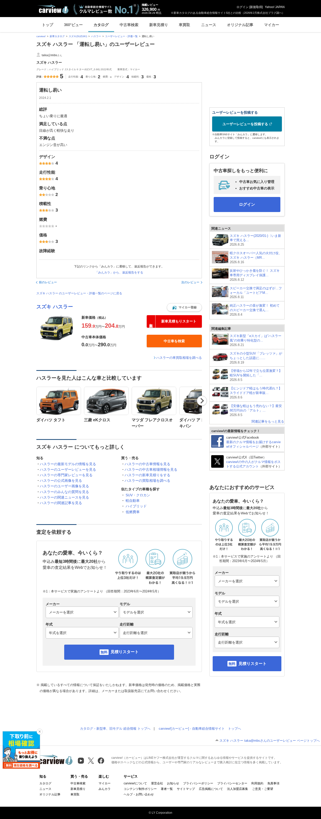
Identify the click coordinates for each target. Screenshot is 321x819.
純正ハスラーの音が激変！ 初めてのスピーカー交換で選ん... (255, 310)
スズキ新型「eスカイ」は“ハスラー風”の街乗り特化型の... (255, 340)
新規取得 (256, 7)
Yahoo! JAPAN (275, 7)
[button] (184, 307)
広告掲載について (211, 789)
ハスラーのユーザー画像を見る (64, 486)
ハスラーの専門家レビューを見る (66, 475)
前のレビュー (48, 282)
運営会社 (157, 783)
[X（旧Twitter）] (91, 761)
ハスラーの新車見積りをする (147, 475)
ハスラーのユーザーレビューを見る (68, 469)
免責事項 (273, 783)
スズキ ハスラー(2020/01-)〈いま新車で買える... (255, 240)
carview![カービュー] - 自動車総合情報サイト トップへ (200, 728)
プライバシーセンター (232, 783)
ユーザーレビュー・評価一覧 (121, 36)
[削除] (40, 732)
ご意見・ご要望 (262, 789)
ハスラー (96, 36)
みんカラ (105, 789)
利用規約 (257, 783)
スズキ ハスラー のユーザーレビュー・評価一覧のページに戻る (79, 293)
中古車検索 (129, 25)
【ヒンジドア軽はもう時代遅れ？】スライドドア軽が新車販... (256, 392)
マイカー (271, 25)
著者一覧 (167, 789)
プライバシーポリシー (198, 783)
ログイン (242, 7)
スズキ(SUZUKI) (78, 36)
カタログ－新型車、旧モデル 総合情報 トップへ (115, 728)
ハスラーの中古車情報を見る (147, 464)
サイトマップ (186, 789)
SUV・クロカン (138, 495)
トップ (47, 25)
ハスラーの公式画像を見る (61, 481)
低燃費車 (133, 512)
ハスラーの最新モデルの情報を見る (68, 464)
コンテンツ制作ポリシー (140, 789)
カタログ (101, 25)
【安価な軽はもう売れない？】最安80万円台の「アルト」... (256, 410)
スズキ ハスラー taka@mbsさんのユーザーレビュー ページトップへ (269, 740)
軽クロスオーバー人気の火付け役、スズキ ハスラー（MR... (256, 257)
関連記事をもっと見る (268, 421)
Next (202, 400)
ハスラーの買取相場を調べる (147, 481)
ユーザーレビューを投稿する (245, 124)
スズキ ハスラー (54, 306)
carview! (41, 36)
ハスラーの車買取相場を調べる (179, 358)
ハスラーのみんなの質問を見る (64, 492)
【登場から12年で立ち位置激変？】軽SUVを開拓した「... (256, 375)
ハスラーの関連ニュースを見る (64, 497)
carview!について (135, 783)
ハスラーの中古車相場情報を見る (151, 469)
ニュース (208, 25)
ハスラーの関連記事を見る (61, 503)
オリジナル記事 (240, 25)
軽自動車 (133, 501)
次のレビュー (190, 282)
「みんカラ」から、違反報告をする (119, 272)
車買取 (184, 25)
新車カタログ (57, 36)
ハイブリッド (136, 506)
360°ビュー (73, 25)
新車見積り (158, 25)
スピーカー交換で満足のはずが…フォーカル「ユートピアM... (256, 292)
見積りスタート (125, 652)
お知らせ (173, 783)
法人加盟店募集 (237, 789)
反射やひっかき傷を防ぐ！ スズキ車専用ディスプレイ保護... (255, 275)
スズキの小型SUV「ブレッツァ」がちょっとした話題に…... (256, 358)
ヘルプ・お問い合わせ (139, 794)
